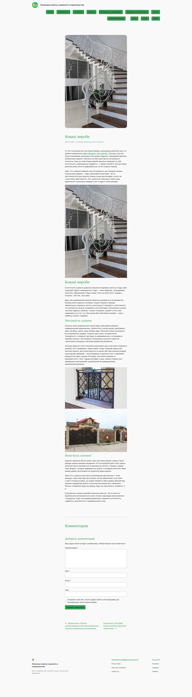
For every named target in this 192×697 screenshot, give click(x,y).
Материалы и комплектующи (137, 12)
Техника (155, 12)
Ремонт (145, 18)
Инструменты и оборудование (110, 12)
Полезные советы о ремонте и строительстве (62, 5)
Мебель (155, 18)
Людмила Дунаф (89, 142)
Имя (67, 571)
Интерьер (91, 12)
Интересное (78, 12)
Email (68, 581)
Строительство (63, 12)
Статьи (50, 12)
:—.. (95, 154)
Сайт (67, 590)
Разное (134, 18)
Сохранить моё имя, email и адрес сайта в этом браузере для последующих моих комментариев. (93, 601)
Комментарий (71, 548)
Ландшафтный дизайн (116, 18)
